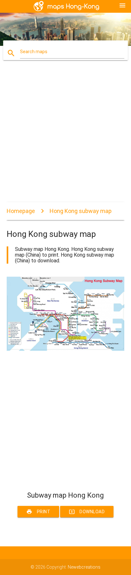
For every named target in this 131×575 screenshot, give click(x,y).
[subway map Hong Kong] (66, 349)
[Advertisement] (65, 136)
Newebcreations (84, 567)
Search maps (33, 51)
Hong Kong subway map (81, 211)
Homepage (21, 211)
